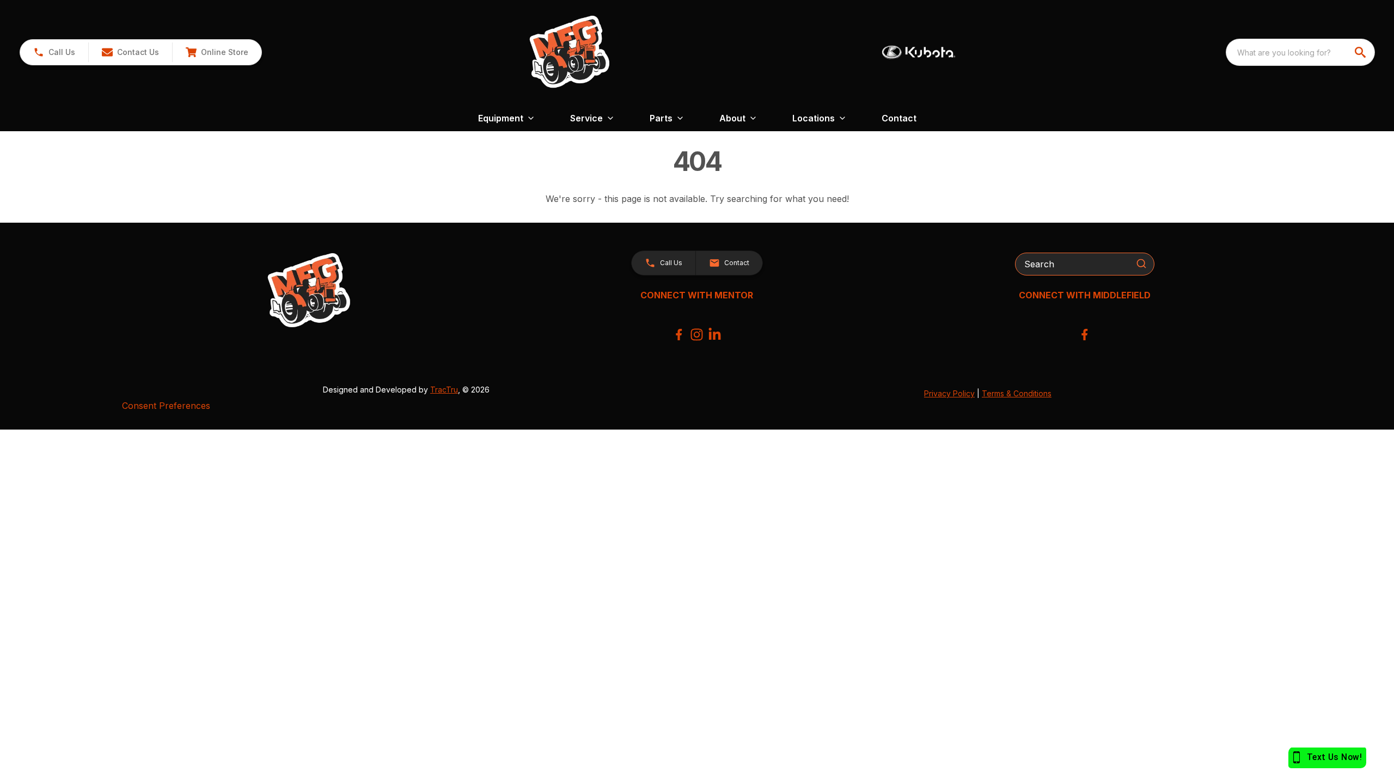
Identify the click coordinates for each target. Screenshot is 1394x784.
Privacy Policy (949, 393)
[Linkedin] (715, 334)
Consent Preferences (166, 405)
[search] (1361, 52)
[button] (54, 52)
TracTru (444, 389)
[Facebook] (679, 334)
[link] (216, 52)
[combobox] (1300, 52)
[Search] (1141, 263)
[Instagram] (697, 334)
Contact (899, 118)
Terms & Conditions (1016, 393)
